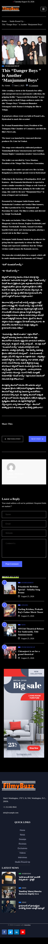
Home (4, 21)
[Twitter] (10, 932)
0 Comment (33, 86)
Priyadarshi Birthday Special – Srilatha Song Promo (29, 589)
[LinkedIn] (16, 932)
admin (7, 86)
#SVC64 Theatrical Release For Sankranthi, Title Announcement (31, 631)
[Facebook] (4, 932)
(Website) (19, 474)
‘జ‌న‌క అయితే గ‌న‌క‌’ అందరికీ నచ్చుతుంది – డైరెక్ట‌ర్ (29, 878)
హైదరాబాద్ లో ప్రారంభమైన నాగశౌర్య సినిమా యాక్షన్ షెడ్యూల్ (31, 907)
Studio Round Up (16, 21)
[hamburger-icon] (43, 9)
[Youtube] (22, 932)
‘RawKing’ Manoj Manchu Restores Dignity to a (30, 892)
